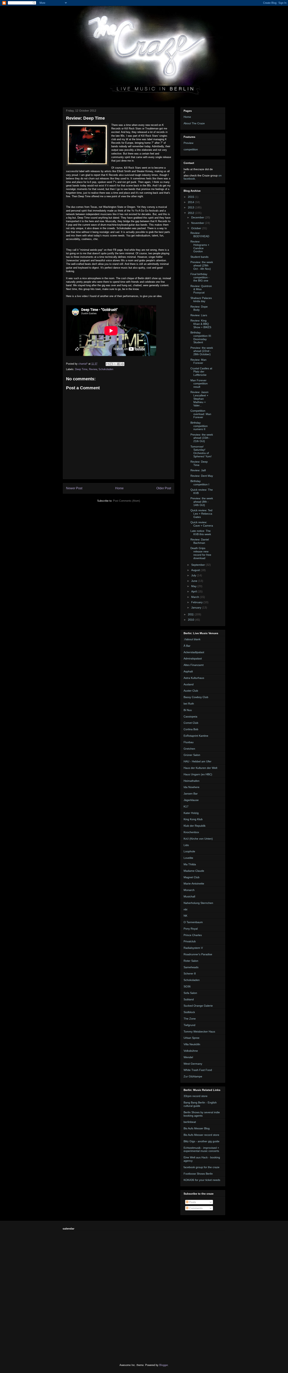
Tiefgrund (189, 1025)
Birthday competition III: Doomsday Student (201, 337)
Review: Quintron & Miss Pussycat (201, 289)
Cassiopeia (190, 716)
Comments (195, 1208)
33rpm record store (195, 1096)
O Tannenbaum (193, 922)
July (194, 575)
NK (185, 915)
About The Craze (194, 123)
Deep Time (81, 369)
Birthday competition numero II (199, 426)
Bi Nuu (188, 710)
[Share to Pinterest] (122, 364)
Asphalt (188, 671)
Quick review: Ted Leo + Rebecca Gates (201, 514)
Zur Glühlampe (193, 1076)
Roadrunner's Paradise (198, 954)
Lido (186, 845)
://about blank (192, 639)
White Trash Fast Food (198, 1070)
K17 (186, 806)
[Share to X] (115, 364)
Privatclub (190, 941)
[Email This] (108, 364)
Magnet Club (191, 877)
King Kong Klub (193, 819)
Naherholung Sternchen (198, 902)
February (197, 602)
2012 (191, 212)
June (194, 580)
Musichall (189, 896)
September (198, 564)
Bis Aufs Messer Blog (197, 1128)
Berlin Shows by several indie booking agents (202, 1114)
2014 (191, 202)
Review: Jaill (198, 470)
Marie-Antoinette (194, 883)
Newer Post (74, 488)
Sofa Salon (190, 992)
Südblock (189, 1012)
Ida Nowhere (191, 787)
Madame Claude (194, 870)
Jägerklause (191, 800)
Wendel (188, 1057)
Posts (192, 1202)
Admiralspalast (193, 658)
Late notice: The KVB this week (200, 532)
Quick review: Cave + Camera (201, 524)
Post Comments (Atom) (126, 500)
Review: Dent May (201, 475)
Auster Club (191, 690)
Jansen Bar (191, 793)
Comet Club (191, 722)
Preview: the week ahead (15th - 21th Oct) (201, 438)
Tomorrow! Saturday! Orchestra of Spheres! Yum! (201, 451)
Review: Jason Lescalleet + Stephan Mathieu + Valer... (199, 398)
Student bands (199, 256)
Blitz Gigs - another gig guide (201, 1141)
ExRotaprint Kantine (196, 735)
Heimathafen (191, 780)
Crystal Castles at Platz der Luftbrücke (201, 372)
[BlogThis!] (111, 364)
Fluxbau (189, 742)
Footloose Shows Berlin (198, 1173)
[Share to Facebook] (119, 364)
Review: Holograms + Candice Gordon (199, 246)
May (194, 586)
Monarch (189, 890)
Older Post (163, 488)
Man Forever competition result (199, 384)
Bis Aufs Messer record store (201, 1134)
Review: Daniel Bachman (199, 541)
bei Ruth (189, 703)
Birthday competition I (199, 482)
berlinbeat (190, 1121)
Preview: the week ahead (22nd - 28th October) (201, 351)
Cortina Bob (191, 729)
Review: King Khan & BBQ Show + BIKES (200, 324)
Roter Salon (191, 960)
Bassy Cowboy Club (196, 697)
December (198, 217)
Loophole (189, 851)
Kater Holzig (191, 813)
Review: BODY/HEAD (199, 234)
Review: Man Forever (198, 361)
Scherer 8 (190, 973)
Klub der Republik (195, 825)
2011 (191, 614)
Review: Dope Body (199, 308)
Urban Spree (191, 1037)
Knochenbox (191, 832)
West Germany (193, 1063)
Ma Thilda (190, 864)
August (196, 570)
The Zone (190, 1018)
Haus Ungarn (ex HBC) (198, 774)
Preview (188, 142)
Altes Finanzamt (194, 665)
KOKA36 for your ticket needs (202, 1179)
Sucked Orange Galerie (198, 1005)
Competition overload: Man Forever (200, 414)
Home (119, 488)
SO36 (187, 986)
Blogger (163, 1365)
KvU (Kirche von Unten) (198, 838)
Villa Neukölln (192, 1044)
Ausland (189, 684)
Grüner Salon (192, 754)
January (196, 607)
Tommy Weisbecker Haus (199, 1031)
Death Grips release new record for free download (200, 553)
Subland (189, 999)
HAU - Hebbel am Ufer (197, 761)
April (194, 591)
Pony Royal (191, 928)
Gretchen (189, 748)
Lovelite (188, 857)
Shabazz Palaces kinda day (201, 299)
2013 (191, 207)
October (196, 228)
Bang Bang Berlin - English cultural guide (200, 1104)
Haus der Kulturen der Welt (200, 767)
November (198, 222)
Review (93, 369)
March (195, 596)
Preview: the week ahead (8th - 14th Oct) (201, 502)
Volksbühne (191, 1050)
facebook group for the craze (201, 1167)
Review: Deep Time (199, 463)
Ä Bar (187, 645)
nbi (185, 909)
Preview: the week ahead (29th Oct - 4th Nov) (201, 265)
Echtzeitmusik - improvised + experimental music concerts (201, 1149)
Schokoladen (106, 369)
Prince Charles (193, 935)
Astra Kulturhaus (194, 677)
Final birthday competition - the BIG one (199, 277)
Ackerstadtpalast (194, 652)
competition (191, 149)
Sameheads (191, 967)
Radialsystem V (193, 947)
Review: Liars (198, 315)
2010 (191, 619)
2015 (191, 196)
